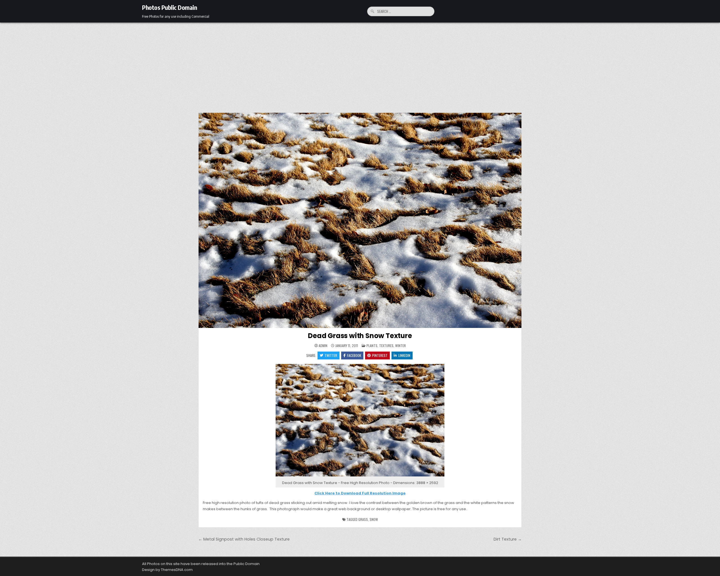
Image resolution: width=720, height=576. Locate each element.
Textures (386, 345)
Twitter (331, 355)
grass (363, 519)
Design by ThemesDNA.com (167, 569)
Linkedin (404, 355)
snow (374, 519)
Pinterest (380, 355)
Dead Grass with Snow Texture (360, 335)
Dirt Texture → (508, 539)
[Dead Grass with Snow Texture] (360, 476)
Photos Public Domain (169, 7)
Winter (400, 345)
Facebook (354, 355)
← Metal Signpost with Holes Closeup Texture (244, 539)
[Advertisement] (360, 64)
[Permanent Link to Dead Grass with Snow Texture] (360, 220)
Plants (371, 345)
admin (323, 345)
